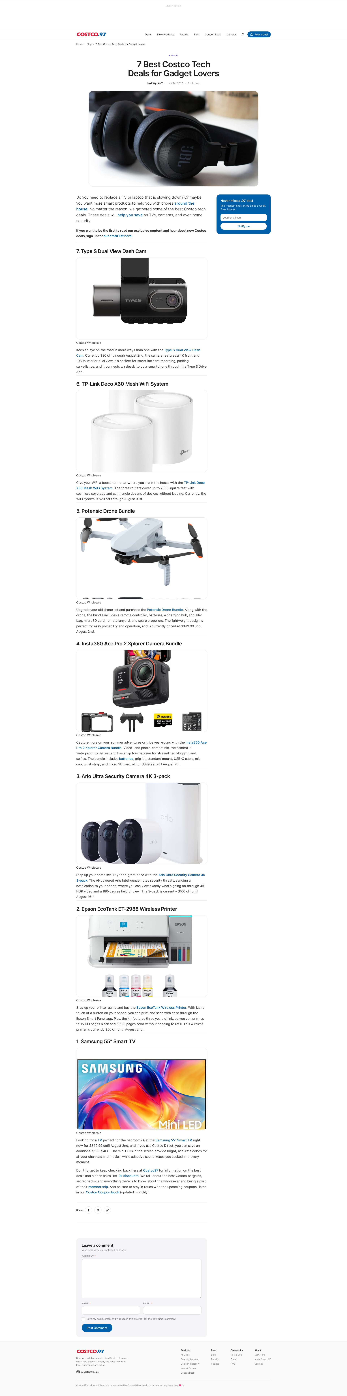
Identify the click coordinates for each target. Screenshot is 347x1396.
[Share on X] (98, 1210)
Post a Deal (236, 1354)
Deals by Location (190, 1359)
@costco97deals (89, 1372)
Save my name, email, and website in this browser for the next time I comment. (131, 1318)
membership (98, 1187)
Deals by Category (190, 1363)
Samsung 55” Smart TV (174, 1140)
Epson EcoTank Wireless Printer (161, 1007)
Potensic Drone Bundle (165, 610)
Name (86, 1303)
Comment (89, 1256)
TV (100, 1140)
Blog (196, 34)
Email (148, 1303)
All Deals (185, 1354)
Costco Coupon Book (102, 1192)
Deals (148, 34)
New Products (165, 34)
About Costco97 (262, 1359)
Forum (234, 1359)
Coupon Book (213, 34)
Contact (231, 34)
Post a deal (261, 34)
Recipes (215, 1363)
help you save (130, 215)
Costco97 (150, 1170)
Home (79, 44)
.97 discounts (128, 1176)
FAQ (233, 1363)
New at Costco (188, 1368)
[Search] (242, 34)
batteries (126, 759)
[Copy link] (107, 1210)
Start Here (259, 1354)
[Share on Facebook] (88, 1210)
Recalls (184, 34)
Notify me (244, 226)
